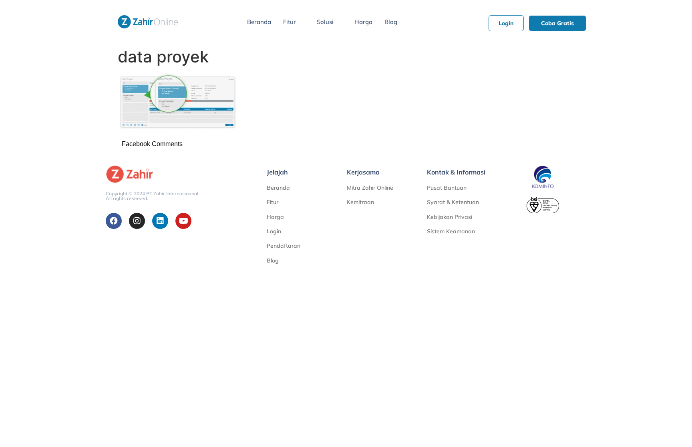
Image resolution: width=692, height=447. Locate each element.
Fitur (289, 22)
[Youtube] (183, 221)
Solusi (325, 22)
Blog (390, 22)
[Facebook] (114, 221)
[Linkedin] (160, 221)
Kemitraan (360, 202)
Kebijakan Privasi (449, 216)
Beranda (259, 22)
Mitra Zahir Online (370, 187)
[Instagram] (137, 221)
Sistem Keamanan (451, 231)
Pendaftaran (283, 245)
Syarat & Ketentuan (453, 202)
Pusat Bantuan (447, 187)
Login (274, 231)
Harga (363, 22)
